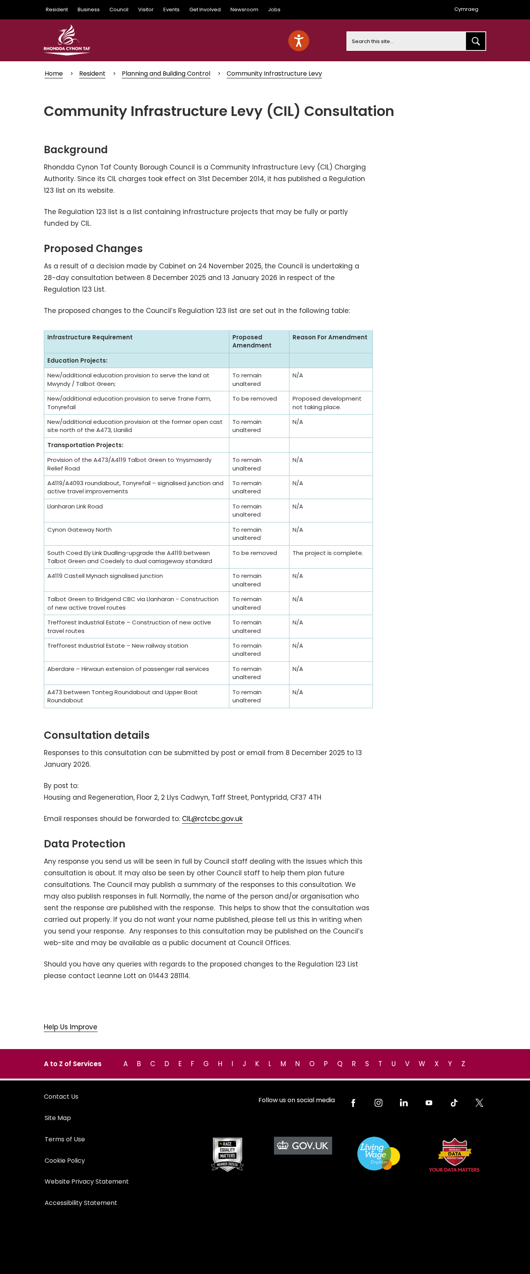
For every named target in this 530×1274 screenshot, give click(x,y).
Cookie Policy (65, 1160)
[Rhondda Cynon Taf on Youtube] (429, 1103)
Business (89, 9)
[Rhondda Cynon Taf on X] (479, 1103)
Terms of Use (65, 1139)
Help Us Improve (70, 1027)
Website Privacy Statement (87, 1181)
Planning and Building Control (166, 73)
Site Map (58, 1117)
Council (118, 9)
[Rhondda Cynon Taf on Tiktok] (454, 1103)
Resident (57, 9)
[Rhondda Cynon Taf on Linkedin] (403, 1103)
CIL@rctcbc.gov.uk (212, 818)
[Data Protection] (454, 1155)
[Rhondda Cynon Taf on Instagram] (378, 1103)
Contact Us (61, 1096)
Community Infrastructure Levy (274, 73)
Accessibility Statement (81, 1202)
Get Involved (205, 9)
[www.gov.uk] (227, 1155)
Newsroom (244, 9)
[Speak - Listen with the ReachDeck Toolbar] (298, 40)
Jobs (274, 9)
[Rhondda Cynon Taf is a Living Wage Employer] (378, 1153)
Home (54, 73)
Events (171, 9)
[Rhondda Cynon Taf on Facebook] (353, 1103)
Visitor (146, 9)
